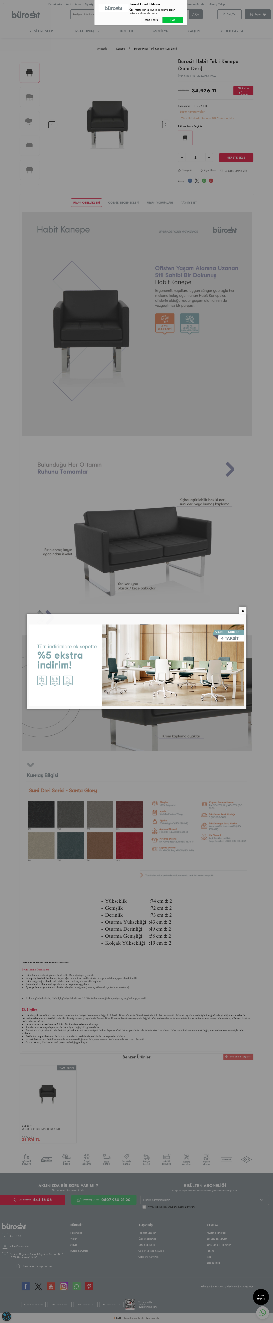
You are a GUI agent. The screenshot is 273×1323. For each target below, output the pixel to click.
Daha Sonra (151, 20)
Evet (172, 20)
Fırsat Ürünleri (261, 1297)
